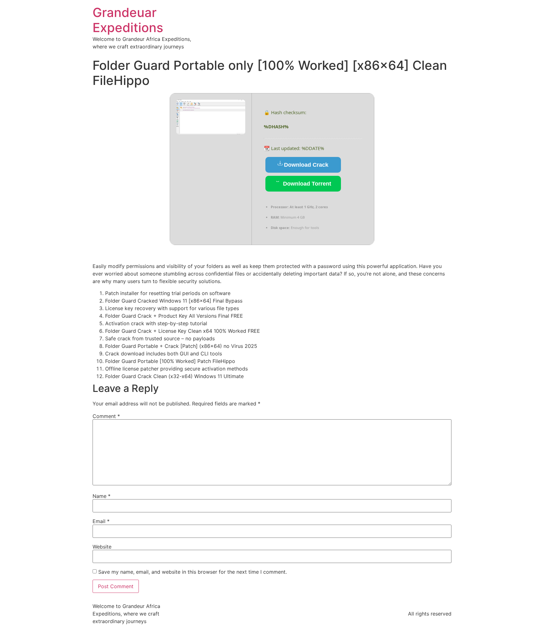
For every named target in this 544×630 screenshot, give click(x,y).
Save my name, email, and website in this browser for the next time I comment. (192, 571)
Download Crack (306, 165)
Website (102, 546)
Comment (106, 416)
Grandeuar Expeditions (128, 20)
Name (101, 496)
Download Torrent (306, 184)
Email (101, 521)
